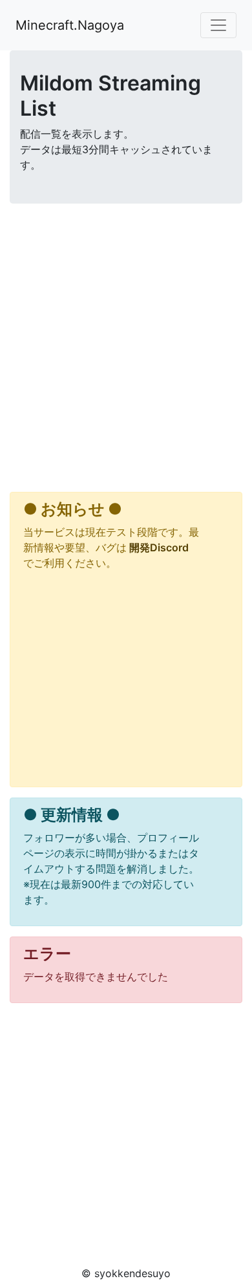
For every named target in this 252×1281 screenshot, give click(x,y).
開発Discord (158, 547)
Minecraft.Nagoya (70, 25)
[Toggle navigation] (218, 25)
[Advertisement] (126, 350)
